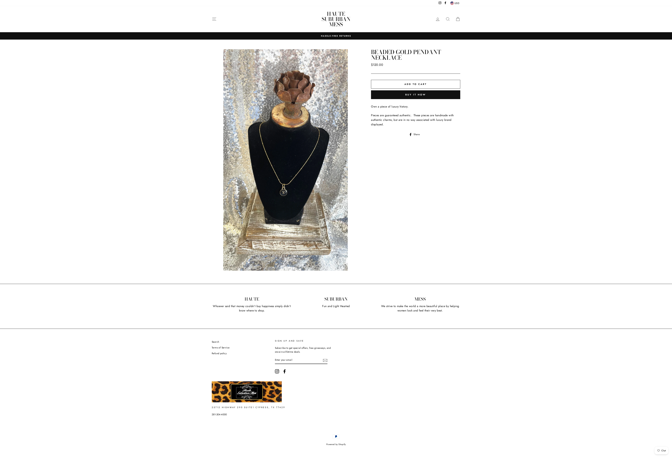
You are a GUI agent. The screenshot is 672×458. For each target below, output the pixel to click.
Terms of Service (220, 347)
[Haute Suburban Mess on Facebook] (284, 371)
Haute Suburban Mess (336, 19)
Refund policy (219, 353)
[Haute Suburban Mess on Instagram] (277, 371)
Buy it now (415, 94)
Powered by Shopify (336, 444)
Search (215, 342)
